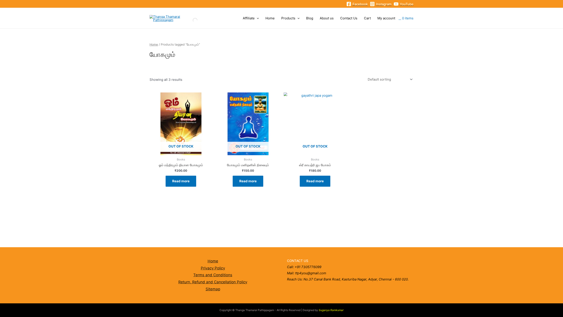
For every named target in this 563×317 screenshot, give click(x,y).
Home (270, 18)
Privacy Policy (213, 268)
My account (386, 18)
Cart (367, 18)
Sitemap (213, 289)
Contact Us (348, 18)
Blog (309, 18)
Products (288, 18)
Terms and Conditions (212, 275)
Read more (181, 181)
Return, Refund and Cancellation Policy (212, 282)
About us (327, 18)
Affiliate (249, 18)
